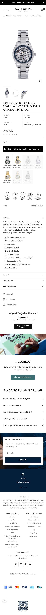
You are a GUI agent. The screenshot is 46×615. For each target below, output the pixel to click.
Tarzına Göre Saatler (18, 16)
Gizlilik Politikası (12, 541)
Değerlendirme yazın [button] (23, 326)
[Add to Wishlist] (5, 142)
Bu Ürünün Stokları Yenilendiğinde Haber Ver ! (22, 149)
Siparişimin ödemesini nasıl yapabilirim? (17, 412)
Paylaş (5, 205)
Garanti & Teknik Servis (34, 523)
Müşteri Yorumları (34, 536)
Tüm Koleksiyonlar (23, 377)
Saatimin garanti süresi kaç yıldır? (15, 419)
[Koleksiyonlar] (8, 10)
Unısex (28, 16)
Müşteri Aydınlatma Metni (33, 526)
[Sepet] (42, 10)
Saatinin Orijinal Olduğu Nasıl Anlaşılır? (12, 546)
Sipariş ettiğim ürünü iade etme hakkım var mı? (20, 425)
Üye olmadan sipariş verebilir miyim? (16, 399)
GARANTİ (6, 275)
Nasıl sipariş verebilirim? (12, 405)
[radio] (7, 162)
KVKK (12, 533)
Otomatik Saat (37, 16)
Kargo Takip (33, 533)
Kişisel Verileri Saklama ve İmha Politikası (12, 537)
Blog (34, 530)
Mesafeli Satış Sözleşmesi (12, 526)
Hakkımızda (12, 517)
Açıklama (6, 218)
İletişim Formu (34, 517)
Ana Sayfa (6, 16)
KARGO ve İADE (8, 281)
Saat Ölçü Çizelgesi (36, 205)
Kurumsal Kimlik (12, 520)
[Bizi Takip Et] (16, 563)
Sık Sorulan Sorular (33, 520)
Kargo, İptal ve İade (12, 530)
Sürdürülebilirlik (12, 523)
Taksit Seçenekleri (9, 286)
